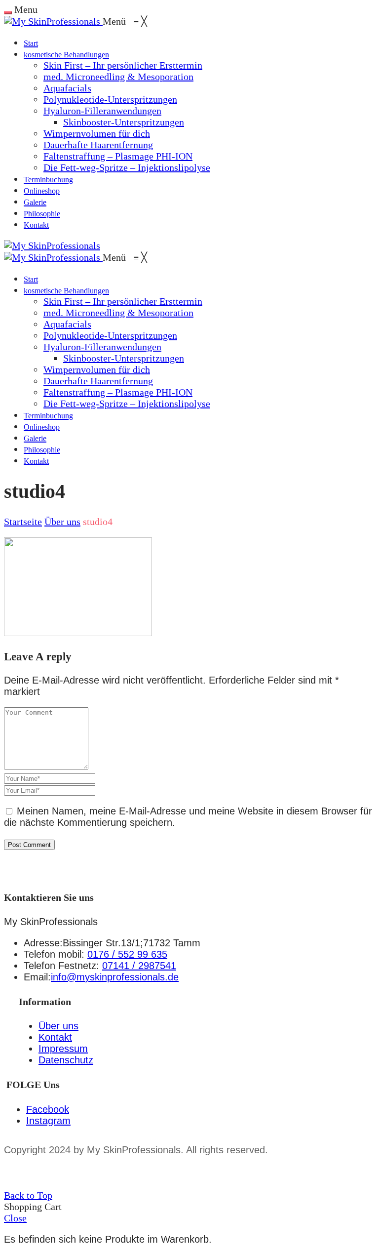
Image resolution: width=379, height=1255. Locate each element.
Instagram (48, 1120)
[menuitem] (31, 42)
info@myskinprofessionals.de (115, 977)
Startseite (23, 521)
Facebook (47, 1109)
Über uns (62, 521)
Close (15, 1218)
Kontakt (55, 1037)
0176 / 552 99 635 (127, 954)
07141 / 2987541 (139, 965)
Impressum (63, 1048)
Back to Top (28, 1195)
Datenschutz (65, 1059)
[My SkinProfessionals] (53, 21)
